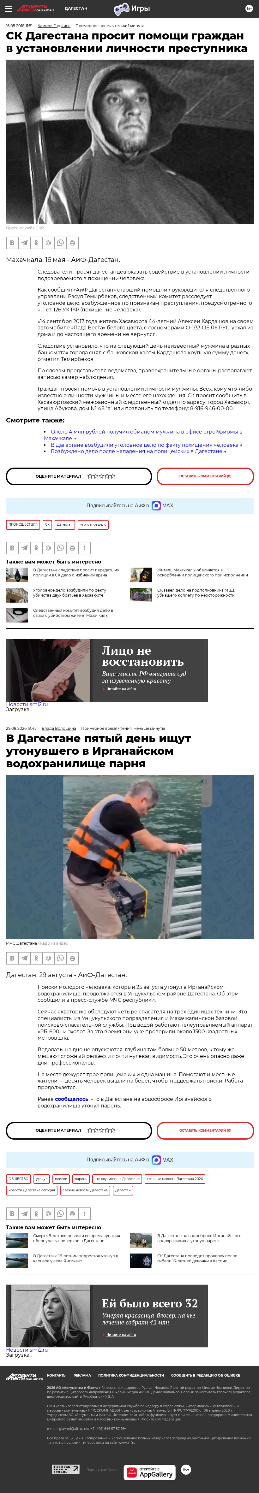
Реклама (82, 1375)
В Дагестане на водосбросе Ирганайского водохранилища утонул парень (199, 1238)
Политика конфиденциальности (131, 1375)
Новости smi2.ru (27, 704)
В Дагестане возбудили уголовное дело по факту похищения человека (144, 445)
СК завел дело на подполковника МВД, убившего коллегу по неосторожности (196, 593)
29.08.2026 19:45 (21, 728)
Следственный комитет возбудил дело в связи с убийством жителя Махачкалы (73, 613)
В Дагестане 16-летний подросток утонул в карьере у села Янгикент (75, 1258)
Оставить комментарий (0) (205, 476)
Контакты (56, 1375)
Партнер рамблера (102, 1470)
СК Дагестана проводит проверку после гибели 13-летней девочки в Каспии (197, 1258)
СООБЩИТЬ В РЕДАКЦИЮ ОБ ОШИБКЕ (205, 1375)
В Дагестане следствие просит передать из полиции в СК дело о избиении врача (76, 572)
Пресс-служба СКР (25, 228)
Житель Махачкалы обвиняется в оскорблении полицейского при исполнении (202, 572)
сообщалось (71, 1099)
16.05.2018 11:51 (19, 25)
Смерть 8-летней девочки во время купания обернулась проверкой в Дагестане (76, 1238)
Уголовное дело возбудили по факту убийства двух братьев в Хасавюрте (69, 593)
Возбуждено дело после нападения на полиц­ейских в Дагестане (136, 451)
